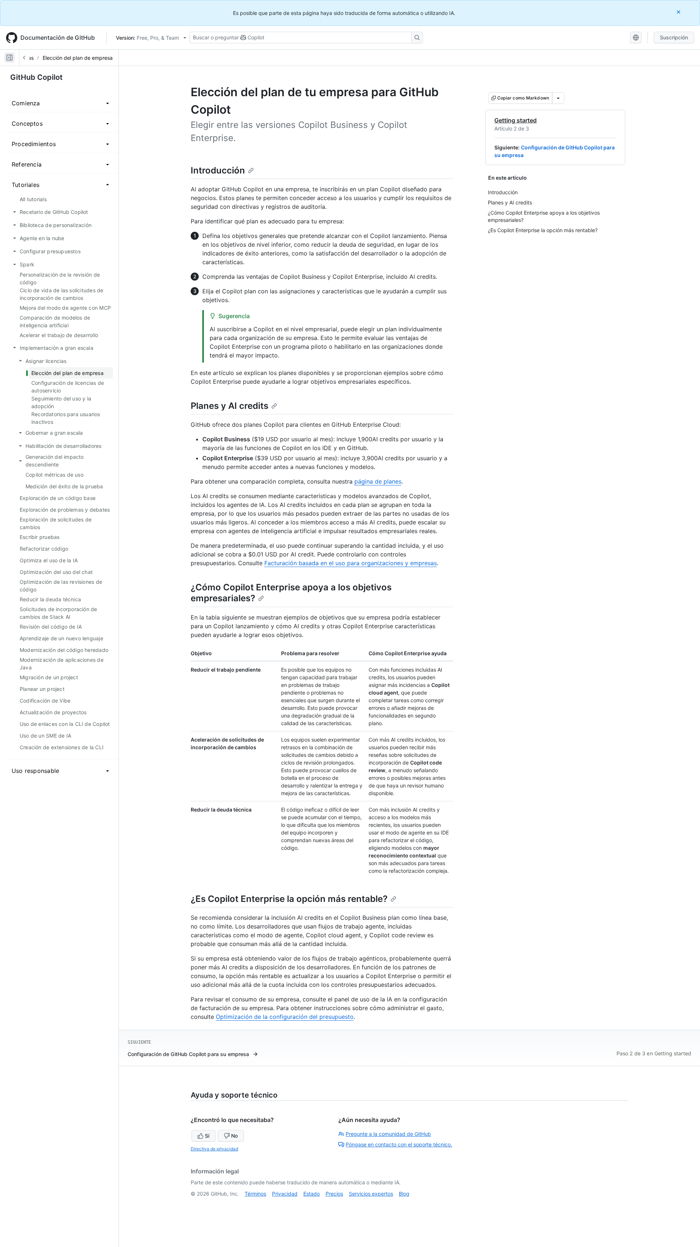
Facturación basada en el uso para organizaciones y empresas (350, 563)
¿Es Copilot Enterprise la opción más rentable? (289, 899)
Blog (404, 1194)
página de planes (377, 481)
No (234, 1136)
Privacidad (285, 1194)
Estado (311, 1194)
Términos (255, 1194)
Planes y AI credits (229, 405)
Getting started (515, 120)
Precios (334, 1194)
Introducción (218, 170)
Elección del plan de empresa (78, 58)
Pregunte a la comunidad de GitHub (388, 1134)
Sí (207, 1136)
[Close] (679, 12)
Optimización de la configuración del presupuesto (285, 1016)
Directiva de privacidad (214, 1149)
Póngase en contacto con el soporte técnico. (399, 1144)
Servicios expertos (371, 1194)
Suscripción (674, 37)
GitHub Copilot (36, 77)
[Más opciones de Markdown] (558, 98)
